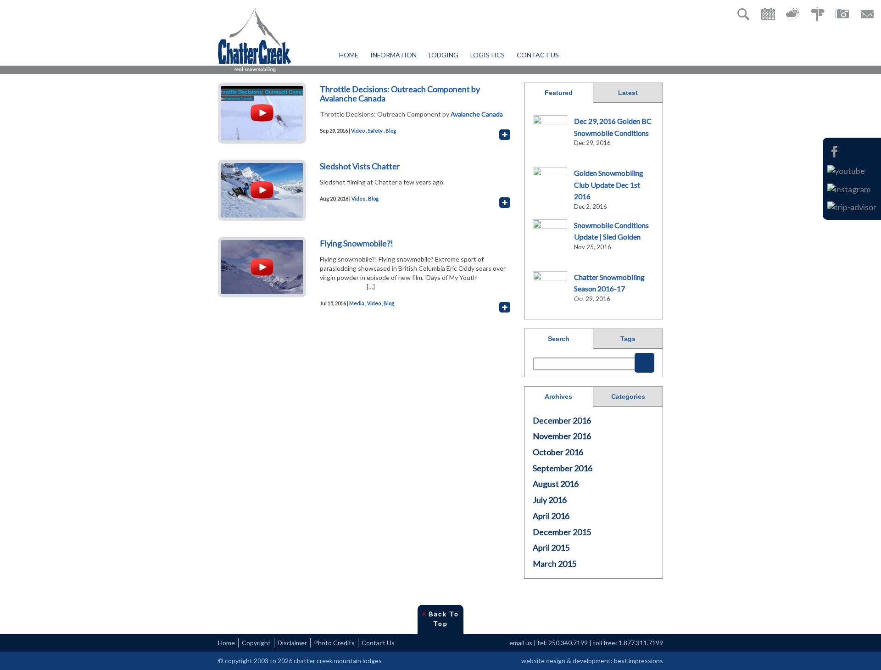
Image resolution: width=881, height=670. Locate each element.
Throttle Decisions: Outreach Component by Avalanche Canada (400, 93)
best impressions (638, 660)
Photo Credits (334, 643)
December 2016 (562, 420)
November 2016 (562, 436)
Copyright (256, 643)
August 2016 (556, 484)
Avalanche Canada (476, 114)
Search (558, 338)
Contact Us (538, 55)
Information (393, 55)
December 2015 (562, 532)
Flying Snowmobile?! (356, 243)
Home (348, 55)
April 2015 (551, 547)
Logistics (487, 55)
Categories (628, 396)
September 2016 (562, 468)
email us (520, 643)
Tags (628, 338)
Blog (390, 131)
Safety (375, 131)
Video (358, 131)
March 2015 (554, 563)
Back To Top (440, 618)
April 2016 (551, 516)
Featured (559, 92)
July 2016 (550, 500)
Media (356, 303)
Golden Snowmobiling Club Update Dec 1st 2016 (608, 184)
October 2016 (558, 452)
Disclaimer (292, 643)
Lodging (443, 55)
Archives (558, 396)
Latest (628, 92)
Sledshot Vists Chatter (360, 166)
